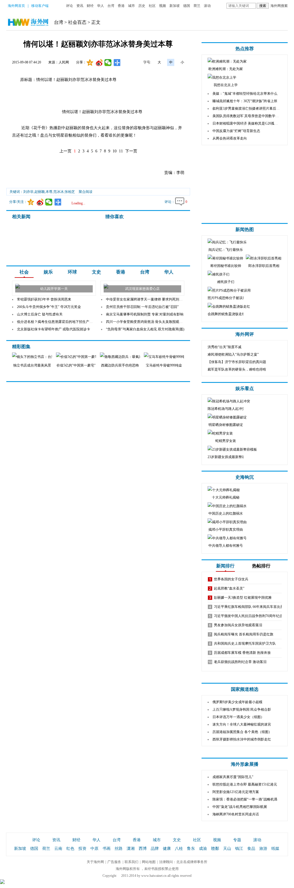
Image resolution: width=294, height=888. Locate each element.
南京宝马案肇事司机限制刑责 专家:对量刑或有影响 (144, 314)
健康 (167, 848)
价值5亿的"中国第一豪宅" (76, 365)
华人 (100, 6)
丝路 (119, 848)
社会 (24, 271)
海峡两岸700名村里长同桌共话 (235, 814)
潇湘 (131, 848)
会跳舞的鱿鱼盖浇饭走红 (226, 314)
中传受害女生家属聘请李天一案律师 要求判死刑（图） (147, 299)
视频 (162, 6)
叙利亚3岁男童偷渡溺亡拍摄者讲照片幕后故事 (247, 108)
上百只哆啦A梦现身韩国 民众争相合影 (241, 709)
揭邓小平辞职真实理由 (225, 530)
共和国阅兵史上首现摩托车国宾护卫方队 (245, 643)
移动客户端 (40, 6)
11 (121, 151)
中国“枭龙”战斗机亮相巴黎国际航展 (239, 807)
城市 (131, 6)
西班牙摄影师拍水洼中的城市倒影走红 (241, 739)
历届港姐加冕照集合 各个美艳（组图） (242, 732)
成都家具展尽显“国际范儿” (232, 777)
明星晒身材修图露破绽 (225, 425)
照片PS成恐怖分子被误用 (227, 298)
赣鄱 (215, 848)
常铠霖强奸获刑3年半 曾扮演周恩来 (44, 299)
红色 (70, 848)
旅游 (263, 848)
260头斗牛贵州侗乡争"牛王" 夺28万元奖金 (49, 307)
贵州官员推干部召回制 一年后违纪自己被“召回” (142, 307)
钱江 (239, 848)
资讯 (79, 6)
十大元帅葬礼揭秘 (225, 497)
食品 (251, 848)
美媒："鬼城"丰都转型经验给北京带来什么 (244, 94)
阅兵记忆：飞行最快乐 (225, 250)
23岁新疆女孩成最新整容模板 (230, 457)
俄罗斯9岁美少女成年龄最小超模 (237, 702)
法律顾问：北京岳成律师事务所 (183, 862)
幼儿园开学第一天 (54, 289)
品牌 (155, 848)
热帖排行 (261, 565)
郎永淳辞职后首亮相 (263, 266)
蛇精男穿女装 (225, 441)
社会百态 (77, 22)
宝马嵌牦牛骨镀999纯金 (164, 365)
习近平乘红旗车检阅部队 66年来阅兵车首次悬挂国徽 (254, 607)
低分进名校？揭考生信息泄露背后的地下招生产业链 (56, 322)
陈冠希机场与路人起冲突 (226, 409)
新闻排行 (225, 565)
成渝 (203, 848)
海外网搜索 (279, 6)
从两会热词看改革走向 (229, 138)
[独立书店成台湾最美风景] (43, 357)
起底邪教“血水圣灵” (229, 588)
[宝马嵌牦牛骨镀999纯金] (174, 357)
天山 (227, 848)
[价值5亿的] (76, 357)
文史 (96, 271)
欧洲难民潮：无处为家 (225, 69)
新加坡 (174, 6)
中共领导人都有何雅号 (225, 546)
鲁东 (191, 848)
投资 (82, 848)
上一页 (65, 151)
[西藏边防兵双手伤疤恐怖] (131, 357)
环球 (72, 271)
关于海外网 (95, 862)
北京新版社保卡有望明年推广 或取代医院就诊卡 (53, 329)
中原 (94, 848)
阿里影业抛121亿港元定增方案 (235, 792)
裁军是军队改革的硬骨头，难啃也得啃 (237, 369)
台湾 (110, 6)
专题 (237, 840)
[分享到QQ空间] (90, 62)
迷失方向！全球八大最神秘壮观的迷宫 (241, 724)
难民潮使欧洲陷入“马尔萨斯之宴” (233, 354)
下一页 (131, 151)
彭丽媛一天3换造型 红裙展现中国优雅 (243, 598)
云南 (58, 848)
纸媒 (275, 848)
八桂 (179, 848)
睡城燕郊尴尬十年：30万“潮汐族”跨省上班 (244, 101)
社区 (152, 6)
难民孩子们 (225, 282)
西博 (143, 848)
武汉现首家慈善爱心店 (142, 289)
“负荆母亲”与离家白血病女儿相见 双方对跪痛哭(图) (145, 329)
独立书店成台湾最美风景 (32, 365)
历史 (141, 6)
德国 (186, 6)
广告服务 (114, 862)
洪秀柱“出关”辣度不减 (224, 347)
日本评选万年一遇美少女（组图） (238, 717)
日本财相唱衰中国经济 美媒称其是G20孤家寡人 (248, 123)
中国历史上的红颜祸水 (225, 513)
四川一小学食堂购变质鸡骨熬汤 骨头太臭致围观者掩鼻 (147, 322)
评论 (69, 6)
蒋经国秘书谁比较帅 (225, 266)
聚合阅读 (85, 192)
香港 (121, 6)
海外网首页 (16, 6)
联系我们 (131, 862)
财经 (90, 6)
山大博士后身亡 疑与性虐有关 (40, 314)
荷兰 (197, 6)
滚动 (207, 6)
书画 (106, 848)
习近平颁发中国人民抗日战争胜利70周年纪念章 (250, 616)
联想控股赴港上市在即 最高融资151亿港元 (244, 784)
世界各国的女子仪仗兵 (231, 579)
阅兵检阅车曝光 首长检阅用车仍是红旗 (243, 634)
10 (115, 151)
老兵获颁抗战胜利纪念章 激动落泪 (240, 662)
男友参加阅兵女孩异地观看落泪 (238, 625)
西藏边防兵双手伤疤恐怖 (120, 365)
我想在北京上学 (226, 85)
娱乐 (48, 271)
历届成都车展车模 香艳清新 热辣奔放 (242, 653)
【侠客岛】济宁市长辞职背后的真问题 (237, 362)
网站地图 (149, 862)
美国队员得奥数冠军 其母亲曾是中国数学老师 (247, 116)
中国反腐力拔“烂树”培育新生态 (236, 131)
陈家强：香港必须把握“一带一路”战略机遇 (244, 799)
